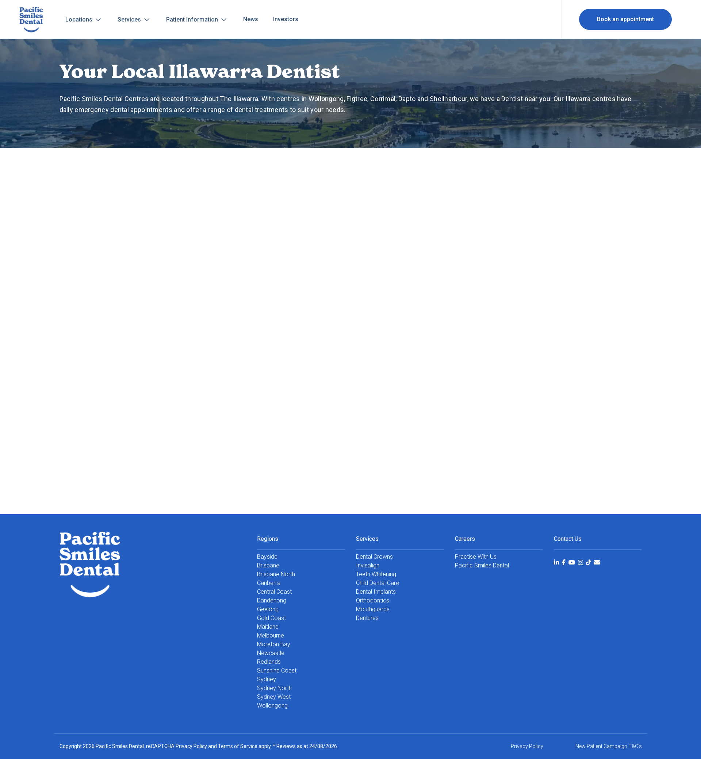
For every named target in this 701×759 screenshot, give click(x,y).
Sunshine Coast (276, 670)
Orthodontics (372, 600)
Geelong (268, 609)
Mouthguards (373, 609)
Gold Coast (271, 617)
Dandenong (271, 600)
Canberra (268, 582)
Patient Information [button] (192, 19)
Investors (285, 19)
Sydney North (274, 688)
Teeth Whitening (376, 574)
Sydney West (274, 696)
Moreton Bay (273, 644)
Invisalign (367, 565)
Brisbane (268, 565)
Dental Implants (376, 591)
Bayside (267, 556)
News (250, 19)
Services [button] (130, 19)
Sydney (266, 679)
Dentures (367, 617)
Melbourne (270, 635)
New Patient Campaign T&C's (608, 746)
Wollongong (272, 705)
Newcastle (270, 653)
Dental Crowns (374, 556)
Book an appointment (625, 19)
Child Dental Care (377, 582)
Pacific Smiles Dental (482, 565)
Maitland (268, 626)
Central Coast (274, 591)
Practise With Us (476, 556)
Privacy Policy (191, 746)
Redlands (269, 661)
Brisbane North (276, 574)
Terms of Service (237, 746)
